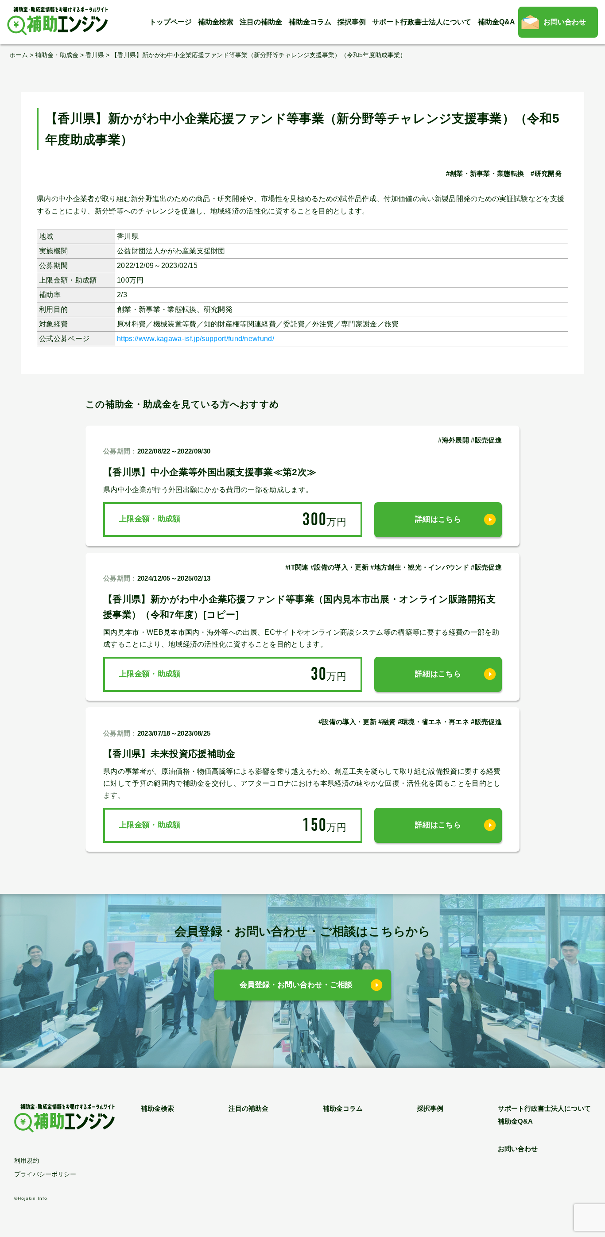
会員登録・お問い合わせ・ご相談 (296, 985)
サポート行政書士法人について (421, 22)
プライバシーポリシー (45, 1174)
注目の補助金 (261, 22)
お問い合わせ (564, 22)
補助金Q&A (496, 22)
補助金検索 (215, 22)
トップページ (170, 22)
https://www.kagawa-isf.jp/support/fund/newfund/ (195, 338)
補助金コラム (310, 22)
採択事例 (351, 22)
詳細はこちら (438, 519)
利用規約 (26, 1160)
